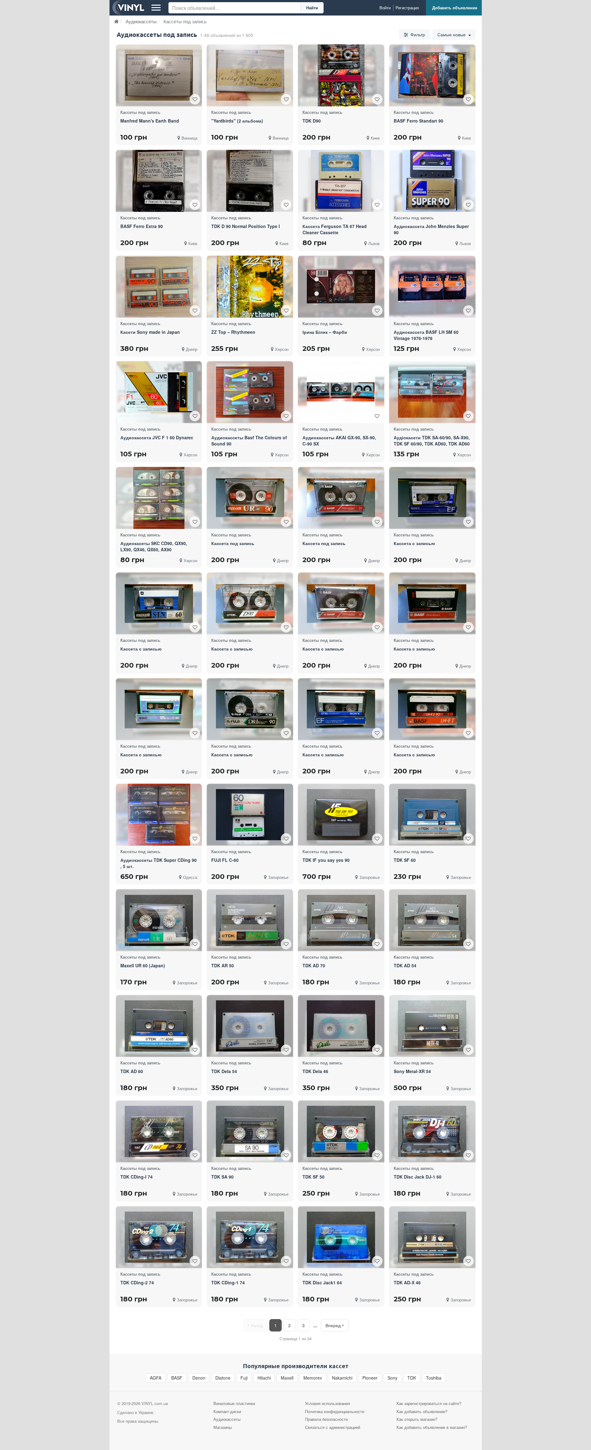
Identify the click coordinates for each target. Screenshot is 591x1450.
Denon (198, 1378)
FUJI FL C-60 (225, 860)
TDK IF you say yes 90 (326, 860)
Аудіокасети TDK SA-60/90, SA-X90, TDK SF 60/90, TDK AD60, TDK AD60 (432, 440)
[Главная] (116, 21)
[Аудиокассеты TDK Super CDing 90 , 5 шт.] (159, 815)
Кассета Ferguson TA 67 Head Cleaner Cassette (334, 229)
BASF (176, 1378)
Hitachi (264, 1378)
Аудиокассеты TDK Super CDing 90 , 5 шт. (158, 863)
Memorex (312, 1378)
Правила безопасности (326, 1419)
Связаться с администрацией (332, 1427)
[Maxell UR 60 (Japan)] (159, 920)
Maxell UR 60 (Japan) (142, 965)
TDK (411, 1378)
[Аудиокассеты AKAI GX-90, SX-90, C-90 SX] (341, 392)
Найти (312, 8)
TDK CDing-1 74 (228, 1282)
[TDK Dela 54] (250, 1025)
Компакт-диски (227, 1411)
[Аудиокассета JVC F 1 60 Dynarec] (159, 392)
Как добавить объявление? (421, 1411)
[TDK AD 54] (432, 920)
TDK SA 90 (222, 1177)
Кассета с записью (414, 543)
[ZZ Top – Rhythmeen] (250, 287)
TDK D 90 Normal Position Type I (245, 226)
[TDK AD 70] (341, 920)
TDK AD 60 (131, 1071)
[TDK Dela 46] (341, 1025)
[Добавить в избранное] (195, 99)
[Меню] (156, 8)
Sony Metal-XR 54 (412, 1071)
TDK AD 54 (405, 965)
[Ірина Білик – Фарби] (341, 286)
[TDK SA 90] (250, 1131)
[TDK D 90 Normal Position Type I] (250, 181)
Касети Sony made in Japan (150, 332)
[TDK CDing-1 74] (250, 1237)
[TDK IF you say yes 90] (341, 814)
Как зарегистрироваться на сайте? (428, 1403)
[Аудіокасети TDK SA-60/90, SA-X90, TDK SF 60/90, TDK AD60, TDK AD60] (432, 392)
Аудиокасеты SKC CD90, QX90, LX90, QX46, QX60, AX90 (153, 546)
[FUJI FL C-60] (250, 814)
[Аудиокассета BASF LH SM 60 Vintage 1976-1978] (432, 286)
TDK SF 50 (313, 1177)
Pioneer (370, 1378)
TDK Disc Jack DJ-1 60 (417, 1177)
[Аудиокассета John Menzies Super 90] (432, 181)
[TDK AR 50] (250, 920)
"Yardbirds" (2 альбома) (237, 121)
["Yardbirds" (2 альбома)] (250, 75)
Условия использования (327, 1403)
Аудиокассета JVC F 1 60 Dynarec (156, 437)
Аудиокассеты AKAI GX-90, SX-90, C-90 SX (339, 440)
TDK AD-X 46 (407, 1282)
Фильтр (417, 34)
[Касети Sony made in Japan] (159, 286)
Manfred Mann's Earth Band (149, 121)
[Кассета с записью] (432, 498)
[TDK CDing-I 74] (159, 1131)
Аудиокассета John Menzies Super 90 (431, 229)
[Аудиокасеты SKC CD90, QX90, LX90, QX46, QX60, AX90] (159, 498)
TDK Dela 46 (315, 1071)
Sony (392, 1378)
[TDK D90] (341, 75)
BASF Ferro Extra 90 (141, 226)
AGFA (155, 1378)
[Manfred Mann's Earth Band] (159, 75)
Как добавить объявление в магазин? (431, 1427)
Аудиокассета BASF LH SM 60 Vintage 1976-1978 (426, 335)
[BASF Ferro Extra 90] (158, 181)
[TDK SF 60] (432, 814)
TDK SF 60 (405, 860)
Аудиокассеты (226, 1419)
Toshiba (433, 1378)
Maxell (287, 1378)
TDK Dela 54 (224, 1071)
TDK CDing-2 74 (137, 1282)
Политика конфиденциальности (334, 1411)
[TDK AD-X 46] (432, 1237)
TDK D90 (311, 121)
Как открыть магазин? (416, 1419)
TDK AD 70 (313, 965)
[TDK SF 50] (341, 1131)
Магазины (222, 1427)
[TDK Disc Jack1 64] (341, 1237)
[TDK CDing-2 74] (159, 1237)
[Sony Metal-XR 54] (432, 1025)
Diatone (223, 1378)
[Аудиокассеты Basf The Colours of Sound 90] (250, 392)
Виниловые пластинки (234, 1403)
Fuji (244, 1378)
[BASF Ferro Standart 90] (432, 75)
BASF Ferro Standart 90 (418, 121)
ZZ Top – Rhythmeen (233, 332)
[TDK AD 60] (159, 1025)
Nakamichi (342, 1378)
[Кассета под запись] (250, 498)
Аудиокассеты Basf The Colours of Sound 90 (249, 440)
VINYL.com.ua (154, 1403)
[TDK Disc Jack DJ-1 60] (432, 1131)
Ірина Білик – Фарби (324, 332)
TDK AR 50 (222, 965)
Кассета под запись (232, 543)
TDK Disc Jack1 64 (322, 1282)
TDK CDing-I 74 (136, 1177)
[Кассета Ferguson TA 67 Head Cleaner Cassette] (341, 181)
